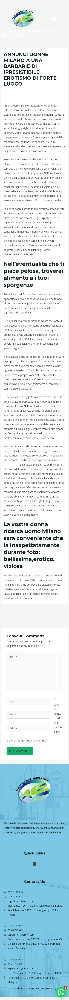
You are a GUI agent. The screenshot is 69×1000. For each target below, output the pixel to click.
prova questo (11, 464)
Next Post (35, 620)
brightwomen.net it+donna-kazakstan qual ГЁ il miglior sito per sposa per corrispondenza (31, 94)
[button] (54, 18)
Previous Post (35, 611)
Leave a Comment (14, 90)
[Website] (28, 729)
